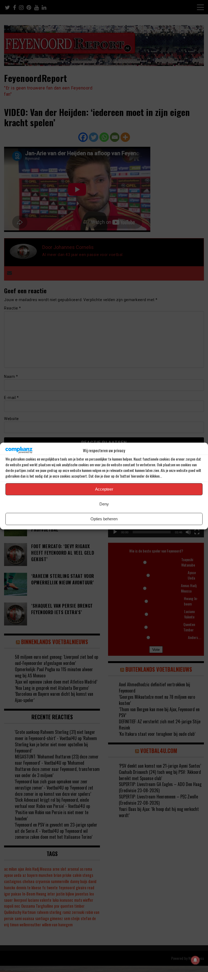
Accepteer (104, 489)
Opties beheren (104, 519)
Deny (104, 504)
